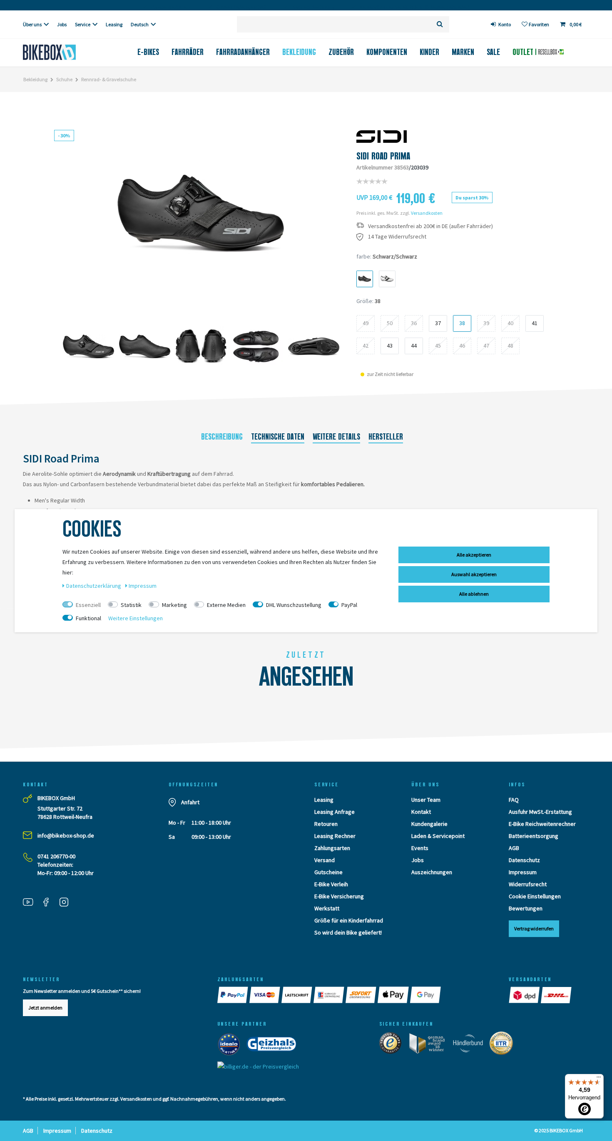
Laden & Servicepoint (438, 836)
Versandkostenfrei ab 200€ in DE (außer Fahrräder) (430, 226)
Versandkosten (427, 213)
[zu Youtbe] (31, 903)
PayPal (349, 605)
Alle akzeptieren (474, 555)
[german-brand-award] (430, 1045)
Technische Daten (277, 437)
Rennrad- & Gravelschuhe (108, 79)
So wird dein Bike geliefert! (348, 932)
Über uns (32, 24)
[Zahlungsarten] (233, 995)
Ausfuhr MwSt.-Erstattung (540, 811)
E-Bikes (148, 52)
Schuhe (64, 79)
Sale (493, 52)
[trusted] (393, 1045)
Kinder (429, 52)
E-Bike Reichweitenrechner (542, 824)
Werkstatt (326, 908)
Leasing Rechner (335, 836)
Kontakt (421, 811)
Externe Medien (226, 605)
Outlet (523, 52)
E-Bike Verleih (331, 884)
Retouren (326, 824)
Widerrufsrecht (528, 884)
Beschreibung (222, 437)
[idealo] (231, 1045)
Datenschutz (524, 860)
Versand (324, 860)
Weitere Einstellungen (135, 618)
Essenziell (88, 605)
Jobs (62, 24)
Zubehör (341, 52)
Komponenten (386, 52)
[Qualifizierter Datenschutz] (504, 1045)
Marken (463, 52)
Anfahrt (190, 802)
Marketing (174, 605)
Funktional (88, 618)
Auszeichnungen (431, 872)
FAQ (514, 799)
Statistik (131, 605)
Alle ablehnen (474, 594)
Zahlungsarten (332, 848)
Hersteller (385, 437)
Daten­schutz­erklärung (94, 585)
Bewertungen (525, 908)
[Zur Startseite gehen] (63, 52)
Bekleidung (299, 52)
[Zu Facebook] (49, 903)
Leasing (114, 24)
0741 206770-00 (56, 856)
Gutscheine (328, 872)
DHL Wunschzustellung (293, 605)
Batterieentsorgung (533, 836)
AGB (514, 848)
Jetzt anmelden (45, 1007)
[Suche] (439, 24)
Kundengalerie (429, 824)
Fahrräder (188, 52)
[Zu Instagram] (67, 903)
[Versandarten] (525, 995)
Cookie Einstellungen (535, 896)
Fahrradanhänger (243, 52)
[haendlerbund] (470, 1045)
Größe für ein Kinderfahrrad (348, 920)
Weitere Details (336, 437)
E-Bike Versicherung (339, 896)
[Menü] (599, 1079)
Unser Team (425, 799)
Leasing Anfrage (334, 811)
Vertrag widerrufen (534, 928)
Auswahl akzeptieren (474, 574)
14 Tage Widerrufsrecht (397, 236)
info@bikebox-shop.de (65, 835)
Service (82, 24)
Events (419, 848)
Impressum (523, 872)
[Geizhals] (273, 1045)
